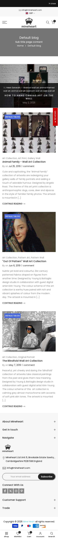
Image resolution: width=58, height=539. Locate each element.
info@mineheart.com (32, 10)
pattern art (24, 257)
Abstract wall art (31, 87)
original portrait (26, 357)
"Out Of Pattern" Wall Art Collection (24, 261)
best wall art (49, 90)
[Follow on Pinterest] (21, 491)
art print (22, 158)
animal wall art (18, 90)
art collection (9, 158)
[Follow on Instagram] (16, 491)
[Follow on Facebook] (5, 491)
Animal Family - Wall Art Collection (24, 162)
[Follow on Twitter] (10, 491)
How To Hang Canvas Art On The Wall (29, 97)
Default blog (12, 116)
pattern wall (37, 257)
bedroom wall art (34, 90)
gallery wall (34, 158)
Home (20, 45)
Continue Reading (12, 203)
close (53, 4)
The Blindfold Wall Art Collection (22, 361)
